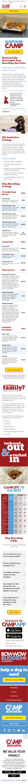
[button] (25, 736)
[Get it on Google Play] (14, 636)
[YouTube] (18, 730)
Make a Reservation (14, 370)
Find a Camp (14, 11)
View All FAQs (14, 612)
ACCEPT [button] (20, 772)
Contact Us (14, 696)
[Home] (6, 6)
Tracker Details (11, 780)
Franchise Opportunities (14, 700)
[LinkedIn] (23, 730)
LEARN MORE (16, 3)
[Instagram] (9, 730)
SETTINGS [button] (8, 772)
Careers (13, 692)
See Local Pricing (14, 52)
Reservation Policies (11, 375)
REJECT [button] (14, 776)
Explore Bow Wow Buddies (14, 680)
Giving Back (14, 688)
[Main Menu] (25, 6)
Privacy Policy (4, 780)
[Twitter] (14, 730)
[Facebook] (4, 730)
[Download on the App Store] (14, 630)
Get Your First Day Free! (14, 718)
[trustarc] (23, 780)
